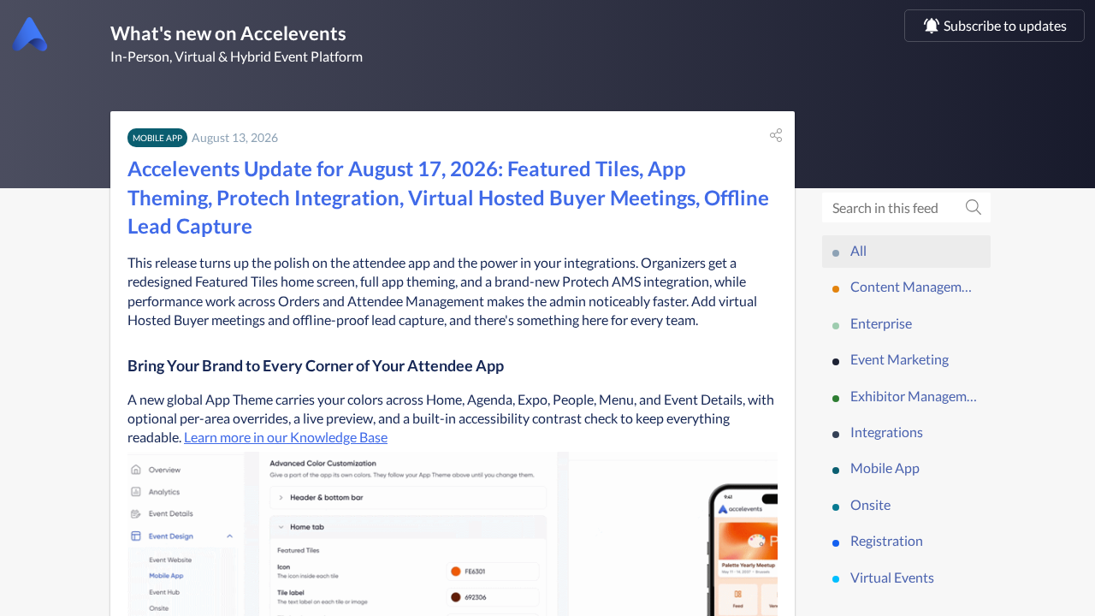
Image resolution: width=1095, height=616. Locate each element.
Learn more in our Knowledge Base (286, 437)
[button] (776, 135)
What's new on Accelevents (228, 32)
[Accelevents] (30, 33)
